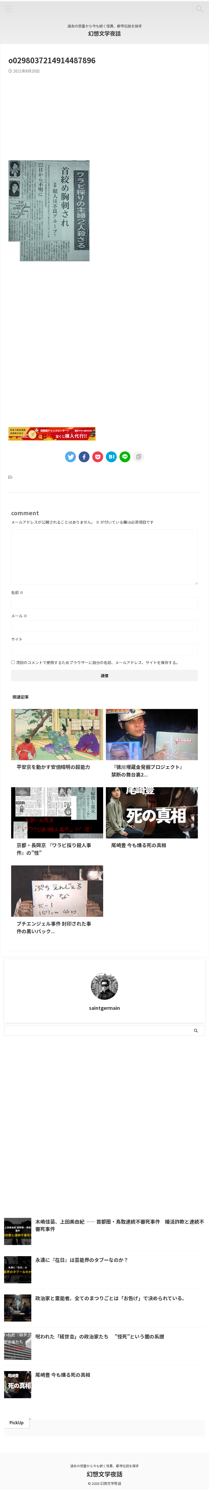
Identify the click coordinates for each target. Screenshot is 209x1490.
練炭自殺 (163, 1103)
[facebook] (84, 456)
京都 (92, 1068)
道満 (72, 1115)
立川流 (118, 1103)
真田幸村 (177, 1092)
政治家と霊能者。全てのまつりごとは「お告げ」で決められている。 (111, 1298)
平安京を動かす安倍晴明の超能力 (53, 766)
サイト (17, 639)
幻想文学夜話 (104, 33)
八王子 (110, 1068)
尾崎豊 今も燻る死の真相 (138, 844)
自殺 (11, 1115)
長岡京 (90, 1115)
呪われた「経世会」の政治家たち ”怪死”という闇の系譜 (99, 1336)
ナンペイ (163, 1057)
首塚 (127, 1115)
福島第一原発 (74, 1103)
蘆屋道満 (54, 1115)
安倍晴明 (124, 1080)
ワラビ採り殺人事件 (64, 1068)
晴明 (185, 1080)
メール (19, 615)
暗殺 (11, 1092)
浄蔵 (141, 1092)
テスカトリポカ (135, 1057)
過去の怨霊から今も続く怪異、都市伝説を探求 (104, 1465)
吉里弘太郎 (17, 1080)
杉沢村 (74, 1092)
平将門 (145, 1080)
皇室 (157, 1092)
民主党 (124, 1092)
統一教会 (140, 1103)
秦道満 (99, 1103)
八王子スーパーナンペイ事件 (147, 1068)
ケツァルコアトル (80, 1057)
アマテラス (49, 1057)
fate (12, 1057)
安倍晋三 (101, 1080)
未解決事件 (52, 1092)
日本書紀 (166, 1080)
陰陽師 (109, 1115)
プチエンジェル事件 (24, 1068)
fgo (28, 1057)
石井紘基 (48, 1103)
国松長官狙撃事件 (48, 1080)
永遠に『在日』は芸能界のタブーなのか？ (81, 1259)
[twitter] (70, 456)
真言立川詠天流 (20, 1103)
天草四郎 (78, 1080)
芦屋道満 (31, 1115)
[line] (124, 456)
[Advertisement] (104, 114)
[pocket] (97, 456)
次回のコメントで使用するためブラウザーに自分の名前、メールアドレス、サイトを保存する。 (98, 662)
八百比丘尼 (187, 1068)
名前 (17, 592)
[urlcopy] (138, 456)
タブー (108, 1057)
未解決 (29, 1092)
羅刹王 (184, 1103)
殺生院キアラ (99, 1092)
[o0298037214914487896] (111, 456)
